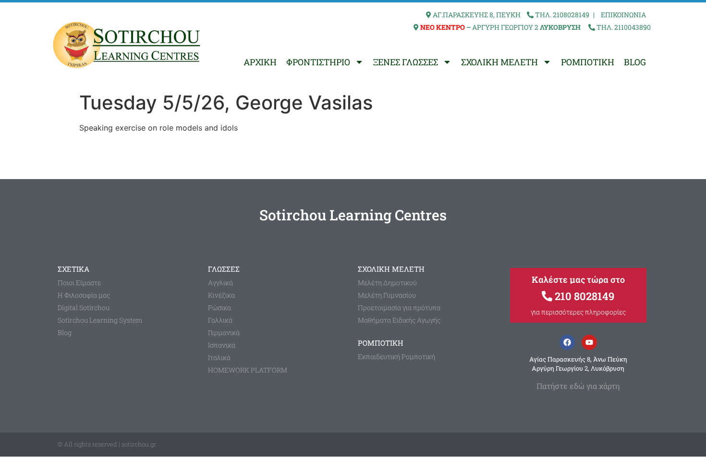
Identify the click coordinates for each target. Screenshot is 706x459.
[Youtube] (589, 342)
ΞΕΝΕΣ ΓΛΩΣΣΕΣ (405, 62)
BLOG (635, 62)
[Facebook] (567, 342)
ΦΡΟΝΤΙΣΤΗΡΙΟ (318, 62)
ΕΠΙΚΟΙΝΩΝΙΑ (623, 14)
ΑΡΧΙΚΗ (260, 62)
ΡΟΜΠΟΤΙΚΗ (587, 62)
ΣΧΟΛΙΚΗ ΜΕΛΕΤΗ (499, 62)
